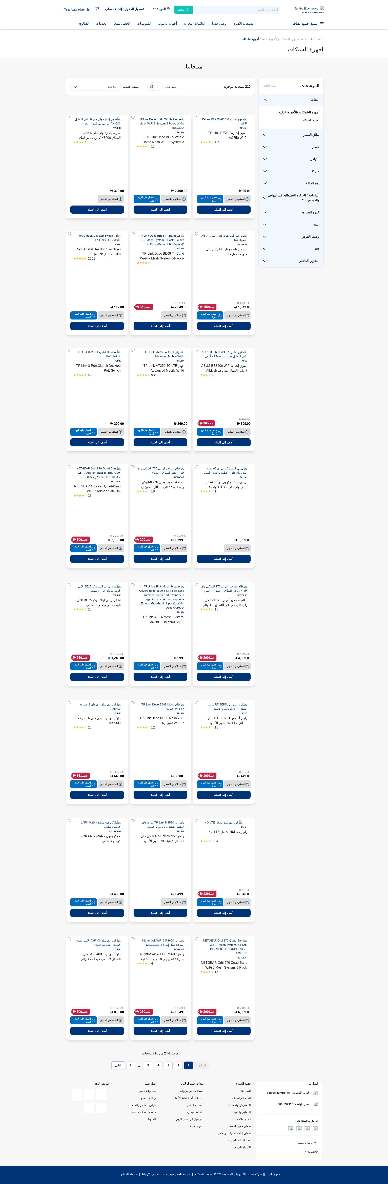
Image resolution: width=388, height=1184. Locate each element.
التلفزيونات (144, 23)
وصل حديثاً (219, 23)
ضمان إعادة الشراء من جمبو (234, 1133)
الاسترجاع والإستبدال (238, 1105)
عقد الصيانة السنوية (239, 1140)
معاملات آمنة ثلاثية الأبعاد (188, 1098)
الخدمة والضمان (241, 1098)
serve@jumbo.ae (278, 1092)
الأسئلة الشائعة (242, 1147)
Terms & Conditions (143, 1112)
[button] (126, 9)
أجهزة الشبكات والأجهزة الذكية (279, 39)
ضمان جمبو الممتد (240, 1126)
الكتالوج (84, 23)
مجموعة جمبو (148, 1090)
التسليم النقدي (195, 1105)
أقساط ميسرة (195, 1112)
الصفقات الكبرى (243, 23)
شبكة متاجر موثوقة (191, 1090)
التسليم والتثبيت (241, 1112)
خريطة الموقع (129, 1174)
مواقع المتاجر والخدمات (142, 1105)
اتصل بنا (246, 1090)
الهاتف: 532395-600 (290, 1104)
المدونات (151, 1119)
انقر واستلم (196, 1126)
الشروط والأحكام (204, 1174)
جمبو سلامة (244, 1119)
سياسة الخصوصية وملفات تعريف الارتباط (166, 1174)
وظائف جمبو (148, 1098)
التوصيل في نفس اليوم (189, 1119)
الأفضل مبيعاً (122, 23)
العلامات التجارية (194, 23)
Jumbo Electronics (311, 39)
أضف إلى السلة (223, 209)
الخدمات (101, 23)
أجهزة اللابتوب (167, 23)
